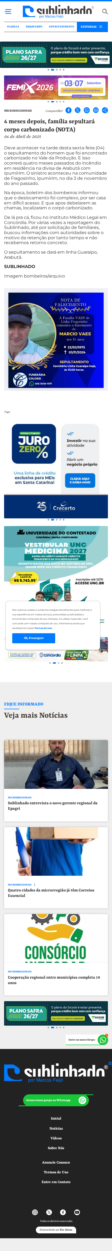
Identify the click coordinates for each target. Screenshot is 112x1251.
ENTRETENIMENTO (61, 26)
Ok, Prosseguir (34, 638)
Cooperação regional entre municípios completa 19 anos (54, 980)
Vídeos (56, 1138)
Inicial (56, 1119)
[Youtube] (77, 1212)
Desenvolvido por (56, 1229)
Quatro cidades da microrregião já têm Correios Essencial (51, 893)
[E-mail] (96, 110)
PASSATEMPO (34, 26)
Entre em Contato (56, 1182)
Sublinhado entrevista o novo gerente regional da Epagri (53, 806)
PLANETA (13, 26)
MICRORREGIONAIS (18, 110)
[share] (105, 110)
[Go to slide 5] (63, 70)
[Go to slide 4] (60, 70)
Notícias (56, 1129)
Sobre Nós (56, 1148)
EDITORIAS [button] (89, 27)
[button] (56, 1100)
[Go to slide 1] (48, 70)
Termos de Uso (56, 1172)
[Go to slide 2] (52, 70)
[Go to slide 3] (57, 70)
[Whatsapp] (87, 110)
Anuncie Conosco (56, 1163)
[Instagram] (35, 1212)
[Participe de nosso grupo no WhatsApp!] (87, 1040)
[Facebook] (68, 110)
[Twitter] (78, 110)
